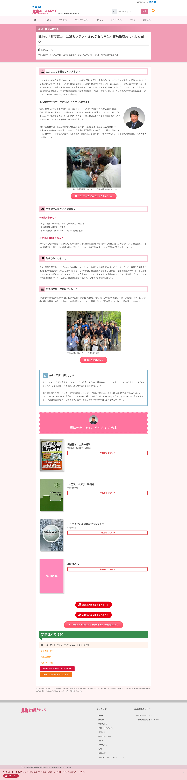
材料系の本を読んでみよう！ (95, 615)
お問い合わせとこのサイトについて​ (112, 757)
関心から (48, 20)
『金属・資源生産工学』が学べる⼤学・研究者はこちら (95, 625)
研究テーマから (117, 20)
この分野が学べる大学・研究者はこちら (95, 196)
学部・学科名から (82, 20)
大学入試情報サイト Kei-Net (147, 720)
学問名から (63, 20)
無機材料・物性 (47, 663)
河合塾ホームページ (144, 715)
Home (100, 715)
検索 (144, 11)
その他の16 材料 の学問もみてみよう (56, 668)
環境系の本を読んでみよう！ (95, 605)
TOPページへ (12, 776)
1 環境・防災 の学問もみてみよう (55, 674)
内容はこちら (108, 453)
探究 (100, 749)
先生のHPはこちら (95, 360)
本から (132, 20)
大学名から (147, 20)
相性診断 (102, 753)
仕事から (99, 20)
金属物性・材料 (47, 651)
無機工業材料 (46, 657)
